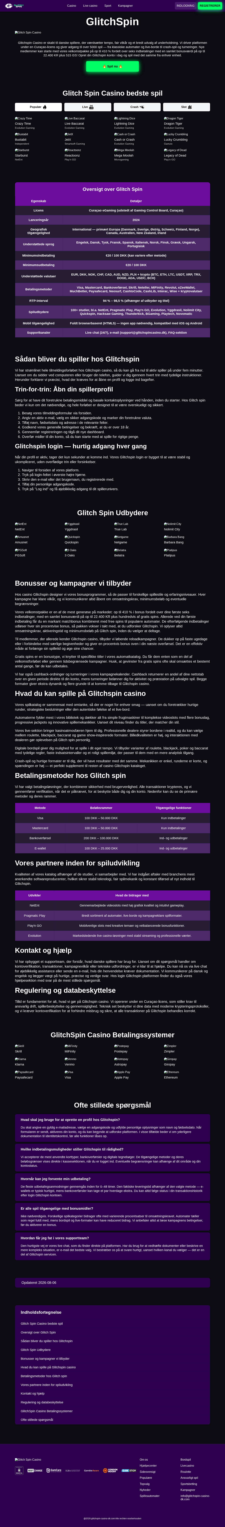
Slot (184, 106)
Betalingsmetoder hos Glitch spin (44, 1376)
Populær (35, 106)
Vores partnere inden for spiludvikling (47, 1385)
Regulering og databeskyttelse (42, 1402)
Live (85, 106)
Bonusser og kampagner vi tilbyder (45, 1358)
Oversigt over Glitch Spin (38, 1332)
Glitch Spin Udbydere (36, 1350)
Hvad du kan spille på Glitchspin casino (48, 1367)
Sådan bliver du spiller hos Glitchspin (47, 1341)
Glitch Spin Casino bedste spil (42, 1323)
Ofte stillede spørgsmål (37, 1420)
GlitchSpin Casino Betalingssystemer (47, 1411)
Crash (134, 106)
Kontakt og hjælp (32, 1393)
